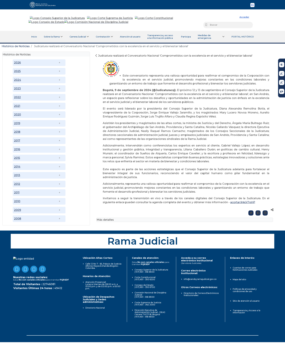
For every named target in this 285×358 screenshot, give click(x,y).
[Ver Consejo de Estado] (46, 22)
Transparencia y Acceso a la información (246, 311)
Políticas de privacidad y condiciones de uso (245, 290)
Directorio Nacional (95, 308)
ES (252, 5)
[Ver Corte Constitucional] (154, 18)
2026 (17, 62)
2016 (17, 149)
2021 (17, 106)
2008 (17, 218)
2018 (17, 131)
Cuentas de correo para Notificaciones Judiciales (245, 268)
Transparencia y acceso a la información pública (160, 36)
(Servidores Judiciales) (191, 263)
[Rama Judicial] (44, 4)
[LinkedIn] (265, 213)
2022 (17, 97)
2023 (17, 88)
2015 (17, 157)
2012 (17, 184)
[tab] (46, 54)
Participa (186, 36)
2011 (16, 192)
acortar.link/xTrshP (242, 202)
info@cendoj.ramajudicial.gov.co (200, 279)
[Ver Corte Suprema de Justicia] (110, 18)
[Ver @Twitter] (33, 269)
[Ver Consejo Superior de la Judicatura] (57, 18)
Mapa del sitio (239, 279)
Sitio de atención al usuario (246, 301)
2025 (17, 71)
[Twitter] (250, 213)
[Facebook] (258, 213)
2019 (17, 123)
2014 (17, 166)
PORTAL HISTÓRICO (242, 36)
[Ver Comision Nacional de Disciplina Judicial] (96, 22)
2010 (17, 201)
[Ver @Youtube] (25, 269)
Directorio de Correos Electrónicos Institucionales (201, 294)
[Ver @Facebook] (16, 269)
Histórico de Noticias (16, 46)
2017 (17, 140)
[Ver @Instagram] (42, 269)
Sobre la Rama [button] (52, 36)
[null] (96, 55)
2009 (17, 210)
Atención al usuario (130, 36)
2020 (17, 114)
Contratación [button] (103, 36)
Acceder (244, 17)
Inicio (34, 36)
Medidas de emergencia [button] (204, 36)
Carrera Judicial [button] (78, 36)
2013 (17, 175)
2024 (17, 79)
